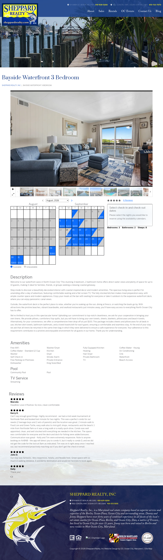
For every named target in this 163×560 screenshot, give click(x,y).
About (90, 11)
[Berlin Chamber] (125, 539)
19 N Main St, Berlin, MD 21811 (83, 501)
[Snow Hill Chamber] (149, 539)
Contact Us (144, 11)
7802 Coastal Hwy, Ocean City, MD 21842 (88, 504)
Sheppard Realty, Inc (11, 85)
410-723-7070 (155, 5)
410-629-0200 (101, 5)
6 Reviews (128, 200)
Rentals (112, 11)
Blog (158, 11)
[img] (11, 477)
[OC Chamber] (97, 539)
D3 (122, 548)
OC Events (127, 11)
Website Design (111, 548)
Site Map (148, 548)
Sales (101, 11)
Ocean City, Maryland (133, 548)
